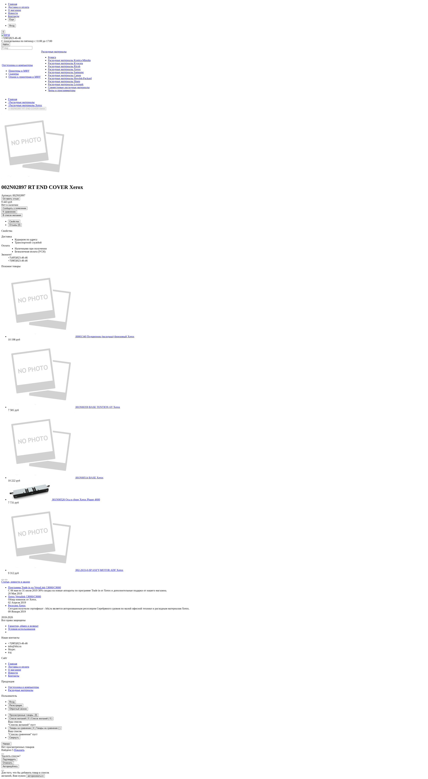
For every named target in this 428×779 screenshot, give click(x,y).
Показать (19, 750)
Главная (12, 4)
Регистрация (15, 705)
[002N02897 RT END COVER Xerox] (34, 179)
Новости (13, 13)
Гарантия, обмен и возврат (23, 626)
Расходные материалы (20, 690)
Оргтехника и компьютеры (23, 687)
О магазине (14, 10)
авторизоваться (35, 776)
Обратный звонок (18, 709)
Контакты (13, 16)
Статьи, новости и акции (15, 581)
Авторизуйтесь (10, 766)
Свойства (14, 221)
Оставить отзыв (11, 198)
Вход (12, 702)
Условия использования (21, 629)
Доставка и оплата (18, 7)
